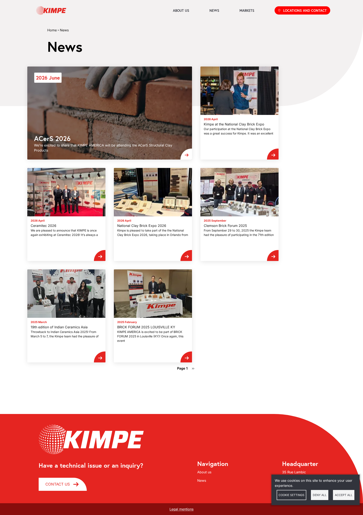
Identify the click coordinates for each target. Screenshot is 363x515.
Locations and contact (305, 10)
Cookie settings (291, 495)
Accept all (343, 495)
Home (52, 30)
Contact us (57, 484)
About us (181, 10)
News (214, 10)
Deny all (320, 495)
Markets (246, 10)
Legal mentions (181, 509)
